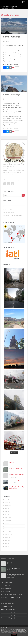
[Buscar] (23, 195)
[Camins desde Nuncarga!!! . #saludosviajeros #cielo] (14, 318)
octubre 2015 (8, 531)
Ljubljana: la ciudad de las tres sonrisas (12, 215)
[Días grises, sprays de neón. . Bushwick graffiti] (14, 400)
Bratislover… (8, 591)
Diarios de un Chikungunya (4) (8, 612)
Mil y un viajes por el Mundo (8, 594)
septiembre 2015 (9, 534)
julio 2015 (7, 540)
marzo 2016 (8, 517)
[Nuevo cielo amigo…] (14, 26)
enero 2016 (8, 523)
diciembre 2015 (8, 526)
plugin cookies (24, 633)
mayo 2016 (8, 511)
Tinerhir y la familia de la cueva (12, 597)
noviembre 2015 (9, 529)
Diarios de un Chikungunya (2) (8, 618)
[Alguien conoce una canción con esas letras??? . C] (14, 339)
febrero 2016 (8, 520)
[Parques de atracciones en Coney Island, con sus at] (14, 440)
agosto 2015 (8, 537)
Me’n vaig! (11, 462)
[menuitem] (18, 238)
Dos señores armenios (8, 212)
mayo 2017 (8, 505)
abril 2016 (7, 514)
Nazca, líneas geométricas (15, 468)
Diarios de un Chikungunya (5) (8, 609)
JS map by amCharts (7, 242)
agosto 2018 (8, 502)
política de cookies (15, 632)
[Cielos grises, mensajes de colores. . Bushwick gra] (14, 379)
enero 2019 (8, 500)
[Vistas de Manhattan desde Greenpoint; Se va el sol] (14, 359)
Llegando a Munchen (8, 207)
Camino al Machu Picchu (15, 481)
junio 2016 (7, 508)
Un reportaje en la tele (6, 606)
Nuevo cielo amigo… (12, 37)
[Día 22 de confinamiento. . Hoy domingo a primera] (14, 298)
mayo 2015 (8, 546)
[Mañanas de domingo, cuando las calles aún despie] (14, 278)
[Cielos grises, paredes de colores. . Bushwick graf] (14, 420)
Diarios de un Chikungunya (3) (10, 209)
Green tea (5, 204)
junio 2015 (7, 543)
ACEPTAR (14, 634)
